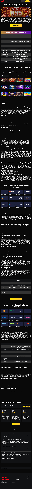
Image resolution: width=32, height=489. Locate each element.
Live (11, 75)
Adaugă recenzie (26, 406)
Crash (19, 75)
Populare (3, 75)
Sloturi (27, 75)
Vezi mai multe (16, 424)
